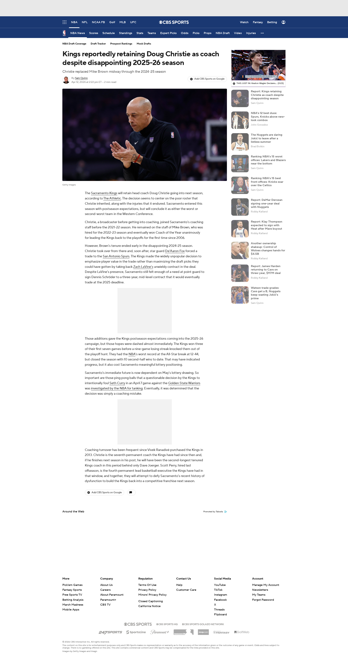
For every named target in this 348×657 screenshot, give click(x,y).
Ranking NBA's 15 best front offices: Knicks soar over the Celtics (267, 181)
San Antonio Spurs (116, 256)
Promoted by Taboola (213, 511)
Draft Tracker (98, 43)
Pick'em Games (72, 585)
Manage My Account (265, 585)
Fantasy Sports (72, 590)
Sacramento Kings (104, 193)
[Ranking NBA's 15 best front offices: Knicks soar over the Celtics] (240, 185)
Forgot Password (263, 600)
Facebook (220, 600)
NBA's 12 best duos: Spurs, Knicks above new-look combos (268, 116)
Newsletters (260, 590)
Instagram (220, 595)
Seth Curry (117, 383)
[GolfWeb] (241, 632)
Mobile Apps (70, 609)
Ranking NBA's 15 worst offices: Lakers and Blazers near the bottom (268, 160)
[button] (262, 33)
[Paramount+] (159, 631)
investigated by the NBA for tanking (117, 388)
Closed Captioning (150, 601)
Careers (105, 590)
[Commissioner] (184, 631)
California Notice (149, 606)
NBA (132, 354)
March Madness (72, 605)
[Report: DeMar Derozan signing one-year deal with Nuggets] (240, 207)
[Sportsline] (136, 631)
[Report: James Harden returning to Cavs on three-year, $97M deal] (240, 273)
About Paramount (111, 595)
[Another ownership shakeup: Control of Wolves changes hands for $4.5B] (240, 250)
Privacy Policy (147, 590)
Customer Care (186, 590)
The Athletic (112, 198)
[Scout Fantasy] (221, 632)
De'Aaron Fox (175, 251)
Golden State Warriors (184, 383)
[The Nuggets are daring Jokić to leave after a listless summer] (240, 142)
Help (179, 585)
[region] (258, 65)
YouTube (220, 585)
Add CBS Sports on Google (209, 79)
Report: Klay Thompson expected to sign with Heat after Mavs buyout (266, 225)
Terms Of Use (147, 585)
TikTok (218, 590)
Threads (219, 609)
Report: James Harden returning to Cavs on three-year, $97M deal (266, 269)
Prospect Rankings (121, 43)
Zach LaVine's (143, 267)
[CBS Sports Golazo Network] (203, 624)
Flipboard (220, 614)
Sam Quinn (81, 78)
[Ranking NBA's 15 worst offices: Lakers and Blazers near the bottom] (240, 163)
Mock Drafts (144, 43)
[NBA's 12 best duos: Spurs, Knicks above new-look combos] (240, 120)
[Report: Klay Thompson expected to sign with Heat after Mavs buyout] (240, 228)
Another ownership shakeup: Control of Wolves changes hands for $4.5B (268, 249)
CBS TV (105, 605)
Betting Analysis (72, 600)
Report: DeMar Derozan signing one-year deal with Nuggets (266, 203)
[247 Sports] (110, 631)
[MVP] (203, 631)
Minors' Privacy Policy (152, 595)
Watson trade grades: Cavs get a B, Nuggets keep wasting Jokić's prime (265, 293)
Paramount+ (108, 600)
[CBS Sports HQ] (167, 624)
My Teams (258, 595)
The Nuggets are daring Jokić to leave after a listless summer (266, 138)
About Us (106, 585)
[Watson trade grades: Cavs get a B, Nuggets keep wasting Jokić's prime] (240, 295)
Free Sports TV (72, 595)
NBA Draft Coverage (74, 43)
